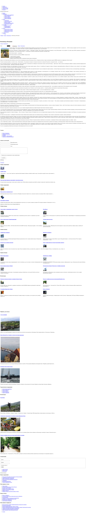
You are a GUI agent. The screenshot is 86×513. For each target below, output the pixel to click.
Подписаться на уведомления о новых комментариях (11, 155)
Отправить (2, 162)
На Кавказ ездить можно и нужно (6, 366)
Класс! (19, 45)
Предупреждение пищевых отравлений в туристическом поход (11, 180)
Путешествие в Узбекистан (7, 499)
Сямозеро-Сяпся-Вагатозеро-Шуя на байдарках (10, 509)
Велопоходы (9, 35)
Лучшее (3, 511)
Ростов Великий (5, 497)
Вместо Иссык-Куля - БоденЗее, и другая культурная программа (12, 335)
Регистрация (4, 471)
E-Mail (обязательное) (14, 144)
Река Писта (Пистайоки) (6, 505)
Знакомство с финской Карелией (8, 136)
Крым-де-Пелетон (46, 289)
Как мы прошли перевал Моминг (6, 265)
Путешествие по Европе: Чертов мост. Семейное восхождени (54, 265)
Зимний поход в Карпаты (5, 232)
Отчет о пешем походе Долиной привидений (8, 219)
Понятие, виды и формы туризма (8, 488)
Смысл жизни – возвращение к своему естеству (9, 209)
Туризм (5, 35)
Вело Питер (2, 397)
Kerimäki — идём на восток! (7, 135)
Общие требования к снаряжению (8, 478)
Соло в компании (3, 314)
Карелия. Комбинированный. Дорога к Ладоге (10, 506)
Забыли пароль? (5, 469)
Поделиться (23, 45)
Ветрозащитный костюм (6, 481)
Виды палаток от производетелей (6, 191)
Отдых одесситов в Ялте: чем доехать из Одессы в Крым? (12, 476)
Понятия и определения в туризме (8, 489)
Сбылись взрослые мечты (48, 219)
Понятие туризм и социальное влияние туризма (10, 491)
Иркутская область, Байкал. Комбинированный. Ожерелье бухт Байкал (14, 504)
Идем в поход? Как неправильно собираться (9, 479)
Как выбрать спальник (4, 200)
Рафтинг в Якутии (5, 490)
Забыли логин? (5, 470)
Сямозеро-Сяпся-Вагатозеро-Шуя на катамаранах (10, 508)
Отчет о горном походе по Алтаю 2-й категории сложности (53, 242)
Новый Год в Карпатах (47, 232)
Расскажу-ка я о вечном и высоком (6, 242)
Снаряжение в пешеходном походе (8, 477)
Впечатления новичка (4, 255)
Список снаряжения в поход (7, 482)
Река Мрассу (45, 209)
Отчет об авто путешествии (7, 500)
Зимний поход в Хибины (47, 255)
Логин (2, 459)
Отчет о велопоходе (5, 133)
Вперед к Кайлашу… (6, 495)
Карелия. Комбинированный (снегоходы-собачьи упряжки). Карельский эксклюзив (16, 507)
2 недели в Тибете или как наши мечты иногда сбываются (12, 496)
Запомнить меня (4, 465)
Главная (1, 35)
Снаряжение (4, 480)
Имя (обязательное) (14, 142)
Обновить (2, 159)
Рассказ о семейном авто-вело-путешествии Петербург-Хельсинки (12, 435)
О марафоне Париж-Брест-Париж (6, 289)
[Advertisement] (39, 2)
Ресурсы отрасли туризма (6, 487)
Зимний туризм (3, 171)
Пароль (2, 462)
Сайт (11, 146)
